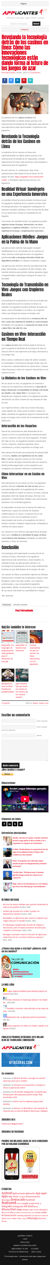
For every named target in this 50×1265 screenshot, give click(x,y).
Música (13, 1212)
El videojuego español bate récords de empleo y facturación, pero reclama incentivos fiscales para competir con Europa (24, 928)
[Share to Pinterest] (24, 82)
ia (40, 1203)
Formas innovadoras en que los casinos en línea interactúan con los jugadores (35, 654)
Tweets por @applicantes (12, 1123)
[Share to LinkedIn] (17, 82)
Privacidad (24, 1212)
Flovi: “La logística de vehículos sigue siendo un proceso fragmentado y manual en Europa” (29, 863)
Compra (22, 1196)
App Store (13, 1196)
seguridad (27, 1215)
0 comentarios (34, 72)
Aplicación (30, 1193)
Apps (5, 1196)
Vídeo (19, 1218)
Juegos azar (43, 703)
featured (9, 1202)
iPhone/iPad (9, 1209)
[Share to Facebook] (4, 82)
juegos (26, 1209)
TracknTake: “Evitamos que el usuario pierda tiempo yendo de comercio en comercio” (28, 875)
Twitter (14, 1218)
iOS (25, 1206)
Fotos (19, 1203)
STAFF (25, 1239)
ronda (38, 1212)
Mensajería (43, 1209)
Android (7, 1193)
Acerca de (6, 605)
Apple (44, 1193)
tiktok (4, 1218)
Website (39, 735)
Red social (31, 1212)
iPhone (35, 1206)
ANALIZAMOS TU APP (19, 1248)
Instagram (18, 1206)
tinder (9, 1218)
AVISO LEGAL (36, 1252)
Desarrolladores (33, 1196)
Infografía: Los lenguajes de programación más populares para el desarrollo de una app (8, 653)
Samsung (20, 1215)
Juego (19, 1209)
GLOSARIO (35, 1248)
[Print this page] (30, 82)
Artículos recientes (20, 605)
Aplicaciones (19, 1193)
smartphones (36, 1215)
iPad (30, 1206)
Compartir (6, 703)
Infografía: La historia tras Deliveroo (21, 648)
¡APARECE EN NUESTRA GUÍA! (24, 1245)
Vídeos (24, 1218)
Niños (18, 1212)
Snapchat (45, 1215)
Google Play (34, 1203)
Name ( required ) (42, 721)
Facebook (30, 1199)
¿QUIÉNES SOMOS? (24, 1236)
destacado (18, 1199)
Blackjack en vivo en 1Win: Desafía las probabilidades (8, 687)
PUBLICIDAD (25, 1242)
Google (25, 1203)
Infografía (7, 1206)
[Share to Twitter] (11, 82)
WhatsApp (32, 1218)
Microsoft (5, 1212)
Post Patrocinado (8, 72)
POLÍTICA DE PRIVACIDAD (18, 1252)
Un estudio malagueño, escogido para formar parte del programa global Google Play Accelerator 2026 (24, 1094)
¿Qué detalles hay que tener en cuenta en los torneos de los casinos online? (22, 690)
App (38, 1193)
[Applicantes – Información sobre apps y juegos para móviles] (25, 14)
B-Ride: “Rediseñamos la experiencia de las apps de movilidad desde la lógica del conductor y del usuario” (30, 852)
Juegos (35, 703)
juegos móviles (34, 1210)
